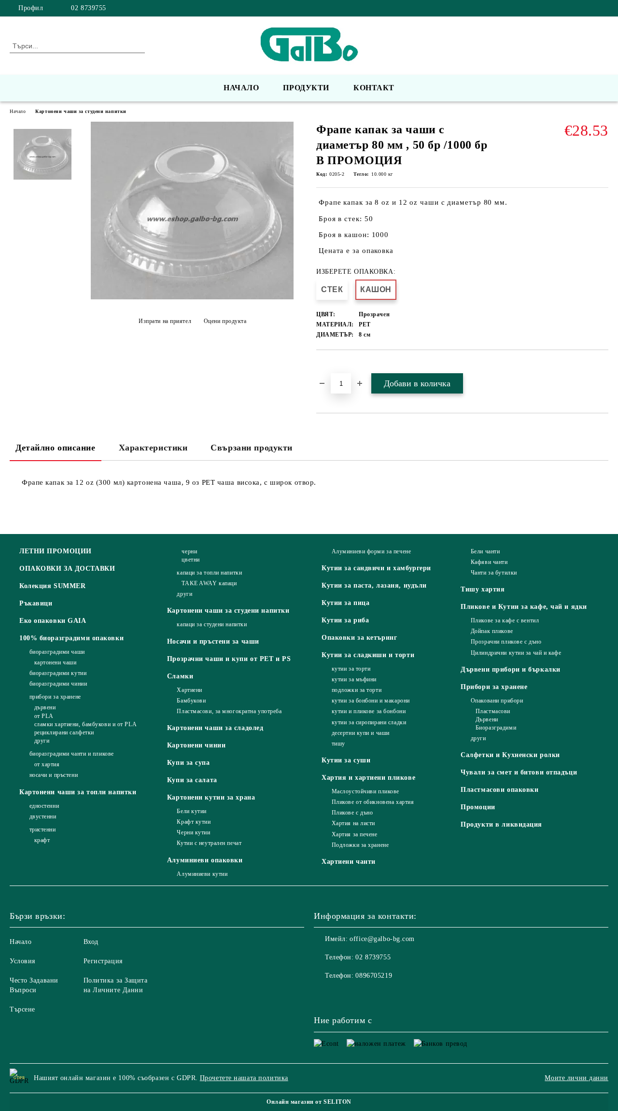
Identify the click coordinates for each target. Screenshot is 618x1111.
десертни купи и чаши (361, 733)
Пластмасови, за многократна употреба (229, 711)
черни (189, 551)
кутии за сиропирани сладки (369, 722)
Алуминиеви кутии (202, 874)
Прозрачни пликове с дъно (506, 641)
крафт (42, 840)
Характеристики (153, 447)
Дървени (487, 719)
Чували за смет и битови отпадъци (519, 772)
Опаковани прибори (497, 700)
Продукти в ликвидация (501, 824)
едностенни (44, 805)
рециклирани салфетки (64, 732)
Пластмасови (493, 711)
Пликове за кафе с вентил (505, 620)
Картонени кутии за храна (211, 797)
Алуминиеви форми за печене (371, 551)
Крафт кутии (194, 821)
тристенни (42, 829)
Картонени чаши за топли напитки (77, 792)
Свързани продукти (252, 447)
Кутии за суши (346, 760)
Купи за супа (188, 762)
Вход (91, 941)
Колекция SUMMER (52, 586)
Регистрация (103, 961)
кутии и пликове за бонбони (369, 711)
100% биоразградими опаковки (71, 638)
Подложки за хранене (360, 845)
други (41, 740)
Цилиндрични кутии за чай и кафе (516, 652)
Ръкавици (35, 603)
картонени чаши (55, 662)
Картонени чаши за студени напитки (80, 111)
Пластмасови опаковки (499, 789)
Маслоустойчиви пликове (365, 791)
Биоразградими (496, 727)
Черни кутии (193, 832)
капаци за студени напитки (212, 624)
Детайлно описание (55, 447)
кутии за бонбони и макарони (371, 700)
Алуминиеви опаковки (205, 860)
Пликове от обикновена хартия (373, 802)
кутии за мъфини (354, 679)
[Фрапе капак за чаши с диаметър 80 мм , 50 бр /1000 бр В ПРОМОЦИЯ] (192, 297)
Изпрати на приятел (165, 321)
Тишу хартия (483, 589)
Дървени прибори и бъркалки (511, 669)
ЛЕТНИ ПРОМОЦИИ (55, 551)
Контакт (373, 88)
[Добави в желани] (335, 366)
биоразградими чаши (57, 651)
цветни (190, 559)
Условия (22, 961)
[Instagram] (603, 8)
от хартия (47, 764)
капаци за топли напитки (209, 572)
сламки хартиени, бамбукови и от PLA (85, 724)
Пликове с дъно (352, 812)
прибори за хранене (55, 696)
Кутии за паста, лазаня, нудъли (374, 585)
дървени (45, 707)
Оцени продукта (225, 321)
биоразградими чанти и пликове (71, 753)
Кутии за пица (345, 602)
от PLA (44, 716)
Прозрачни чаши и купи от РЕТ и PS (229, 658)
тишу (338, 743)
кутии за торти (351, 668)
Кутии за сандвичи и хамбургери (376, 568)
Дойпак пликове (492, 631)
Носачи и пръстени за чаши (213, 641)
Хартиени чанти (349, 861)
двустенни (42, 816)
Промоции (478, 807)
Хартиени (189, 690)
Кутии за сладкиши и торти (368, 655)
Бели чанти (485, 551)
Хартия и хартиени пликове (368, 777)
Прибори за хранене (494, 686)
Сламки (180, 676)
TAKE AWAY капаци (209, 583)
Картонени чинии (196, 745)
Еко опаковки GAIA (52, 620)
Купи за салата (192, 780)
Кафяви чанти (489, 562)
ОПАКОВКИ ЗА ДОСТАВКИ (67, 568)
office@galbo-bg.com (382, 938)
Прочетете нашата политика (244, 1078)
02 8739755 (88, 8)
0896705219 (373, 975)
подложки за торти (356, 690)
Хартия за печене (355, 834)
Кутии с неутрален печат (209, 843)
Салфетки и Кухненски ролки (510, 755)
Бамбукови (191, 700)
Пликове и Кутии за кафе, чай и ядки (524, 606)
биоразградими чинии (58, 683)
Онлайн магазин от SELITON (309, 1101)
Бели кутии (192, 811)
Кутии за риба (345, 620)
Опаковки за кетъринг (359, 637)
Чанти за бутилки (494, 572)
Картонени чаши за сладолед (215, 727)
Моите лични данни (576, 1078)
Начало (241, 88)
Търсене (22, 1009)
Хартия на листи (353, 823)
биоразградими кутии (57, 673)
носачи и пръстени (53, 775)
